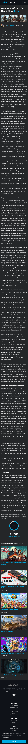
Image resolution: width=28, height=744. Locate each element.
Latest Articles (14, 720)
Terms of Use (18, 691)
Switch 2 (14, 722)
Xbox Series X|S (14, 715)
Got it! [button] (14, 741)
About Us (5, 690)
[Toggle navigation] (24, 2)
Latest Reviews (14, 705)
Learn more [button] (5, 737)
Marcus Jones (10, 25)
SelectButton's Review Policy (14, 536)
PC (14, 709)
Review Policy (21, 690)
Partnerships (12, 690)
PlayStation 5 (14, 711)
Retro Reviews (14, 707)
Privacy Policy (10, 691)
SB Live (14, 730)
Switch (14, 713)
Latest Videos (14, 728)
